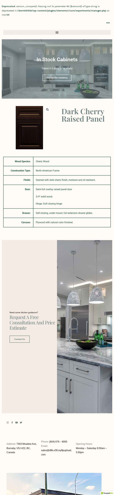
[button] (57, 32)
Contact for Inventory (57, 77)
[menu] (108, 22)
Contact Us (19, 339)
